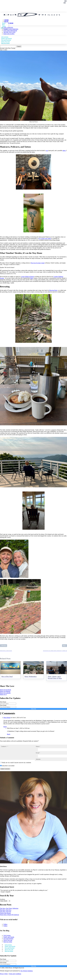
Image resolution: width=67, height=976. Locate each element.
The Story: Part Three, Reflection (9, 908)
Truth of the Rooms (5, 913)
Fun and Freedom (8, 938)
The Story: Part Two (5, 910)
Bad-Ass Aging (5, 43)
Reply (5, 726)
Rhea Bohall (6, 717)
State (31, 278)
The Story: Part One (5, 911)
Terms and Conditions (15, 974)
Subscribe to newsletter (8, 765)
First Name (3, 702)
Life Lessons (7, 935)
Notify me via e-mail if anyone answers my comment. (16, 762)
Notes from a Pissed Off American (9, 914)
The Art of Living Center (37, 263)
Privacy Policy (4, 974)
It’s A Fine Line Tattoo (45, 238)
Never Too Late (7, 940)
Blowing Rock (53, 290)
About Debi (3, 26)
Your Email (3, 705)
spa (47, 150)
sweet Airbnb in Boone (27, 276)
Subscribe (33, 709)
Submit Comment (5, 769)
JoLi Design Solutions (26, 971)
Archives (2, 899)
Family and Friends (8, 937)
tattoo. (64, 150)
